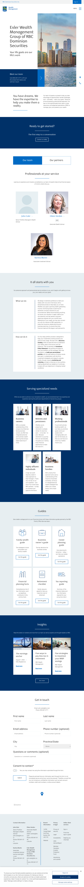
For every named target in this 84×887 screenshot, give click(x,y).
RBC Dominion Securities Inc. (11, 2)
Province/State (51, 742)
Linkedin (15, 843)
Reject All (65, 873)
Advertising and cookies (56, 858)
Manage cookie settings (65, 882)
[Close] (81, 871)
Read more (19, 666)
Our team (27, 160)
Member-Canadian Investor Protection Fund (56, 850)
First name (18, 716)
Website (45, 840)
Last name (48, 716)
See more (42, 680)
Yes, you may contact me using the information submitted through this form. (42, 770)
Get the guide (22, 557)
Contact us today (42, 139)
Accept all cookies (65, 877)
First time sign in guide (67, 833)
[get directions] (42, 794)
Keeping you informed (67, 839)
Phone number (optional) (56, 729)
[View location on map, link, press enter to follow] (42, 796)
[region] (42, 796)
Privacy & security (56, 830)
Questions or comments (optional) (31, 752)
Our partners (56, 160)
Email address (20, 729)
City (15, 742)
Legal (55, 834)
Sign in (65, 829)
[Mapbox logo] (17, 805)
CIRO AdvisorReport (57, 842)
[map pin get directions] (42, 794)
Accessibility (57, 838)
